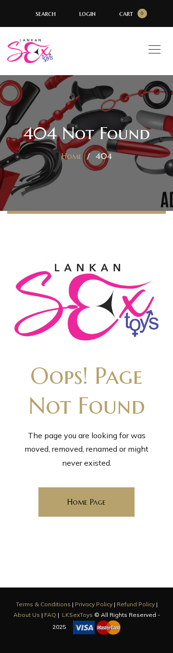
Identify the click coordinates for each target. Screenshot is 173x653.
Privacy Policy (93, 604)
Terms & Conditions (43, 604)
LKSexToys (77, 614)
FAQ (50, 614)
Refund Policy (136, 604)
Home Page (86, 502)
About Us (26, 614)
